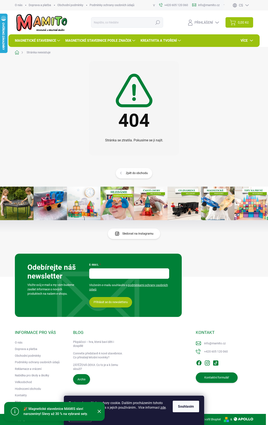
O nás (18, 5)
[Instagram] (207, 362)
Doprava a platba (40, 5)
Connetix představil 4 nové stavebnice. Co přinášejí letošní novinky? (98, 355)
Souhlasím (186, 406)
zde (163, 407)
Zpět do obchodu (137, 173)
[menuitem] (38, 40)
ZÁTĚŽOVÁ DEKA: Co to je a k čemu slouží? (95, 367)
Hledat (157, 22)
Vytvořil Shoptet (210, 419)
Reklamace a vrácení (28, 369)
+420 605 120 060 (216, 351)
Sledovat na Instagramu (137, 233)
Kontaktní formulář (216, 377)
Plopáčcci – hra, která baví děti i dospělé (93, 344)
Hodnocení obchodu (28, 388)
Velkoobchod (23, 382)
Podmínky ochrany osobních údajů (112, 5)
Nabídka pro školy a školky (32, 375)
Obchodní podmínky (70, 5)
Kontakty (21, 395)
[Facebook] (199, 362)
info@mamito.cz (215, 343)
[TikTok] (216, 362)
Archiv (81, 379)
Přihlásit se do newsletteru (111, 302)
